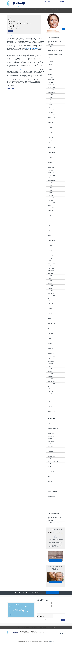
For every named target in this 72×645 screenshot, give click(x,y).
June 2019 (50, 278)
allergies (49, 423)
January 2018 (50, 321)
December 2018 (51, 293)
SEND (63, 620)
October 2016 (51, 358)
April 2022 (50, 192)
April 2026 (50, 74)
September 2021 (51, 210)
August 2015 (50, 391)
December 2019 (51, 263)
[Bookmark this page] (10, 88)
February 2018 (51, 318)
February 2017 (51, 348)
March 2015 (50, 401)
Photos (34, 9)
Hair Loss (50, 448)
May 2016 (50, 368)
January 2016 (50, 378)
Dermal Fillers (51, 431)
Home (9, 16)
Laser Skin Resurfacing (53, 461)
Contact (46, 9)
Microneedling (51, 471)
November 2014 (51, 411)
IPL (48, 453)
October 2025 (51, 89)
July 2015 (50, 393)
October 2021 (51, 207)
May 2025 (50, 102)
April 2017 (50, 343)
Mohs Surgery (51, 473)
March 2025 (50, 107)
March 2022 (50, 195)
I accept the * (51, 619)
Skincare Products (52, 499)
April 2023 (50, 162)
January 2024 (50, 142)
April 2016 (50, 371)
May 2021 (50, 220)
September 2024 (51, 122)
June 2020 (50, 248)
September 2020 (51, 240)
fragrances (50, 446)
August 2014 (50, 414)
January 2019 (50, 290)
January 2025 (50, 112)
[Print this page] (8, 88)
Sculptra (49, 486)
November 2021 (51, 205)
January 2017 (50, 351)
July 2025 (50, 97)
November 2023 (51, 147)
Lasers (49, 466)
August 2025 (50, 94)
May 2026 (50, 72)
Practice (40, 9)
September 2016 (51, 361)
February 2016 (51, 376)
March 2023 (50, 165)
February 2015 (51, 403)
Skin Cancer (50, 489)
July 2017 (50, 336)
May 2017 (50, 341)
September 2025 (51, 92)
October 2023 (51, 150)
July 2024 (50, 127)
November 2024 (51, 117)
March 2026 (50, 77)
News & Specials (48, 5)
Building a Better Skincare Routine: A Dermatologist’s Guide (56, 512)
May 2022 (50, 190)
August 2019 (50, 273)
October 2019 (51, 268)
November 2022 (51, 175)
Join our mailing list (41, 619)
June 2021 (50, 218)
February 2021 (51, 228)
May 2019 (50, 280)
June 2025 (50, 99)
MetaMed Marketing (51, 641)
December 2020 (51, 233)
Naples (49, 476)
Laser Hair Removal (52, 456)
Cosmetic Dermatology (53, 428)
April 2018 (50, 313)
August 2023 (50, 155)
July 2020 (50, 245)
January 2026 (50, 82)
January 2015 (50, 406)
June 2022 (50, 187)
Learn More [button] (55, 560)
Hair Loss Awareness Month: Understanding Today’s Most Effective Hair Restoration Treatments (54, 518)
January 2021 (50, 230)
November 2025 (51, 87)
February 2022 (51, 197)
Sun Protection (51, 501)
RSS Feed (51, 509)
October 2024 (51, 119)
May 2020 (50, 250)
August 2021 (50, 212)
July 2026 (50, 67)
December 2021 (51, 202)
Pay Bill (51, 9)
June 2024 (50, 130)
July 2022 (50, 185)
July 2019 (50, 275)
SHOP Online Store (41, 5)
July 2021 (50, 215)
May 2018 (50, 311)
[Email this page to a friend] (13, 88)
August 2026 (50, 64)
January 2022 (50, 200)
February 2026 (51, 79)
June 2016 (50, 366)
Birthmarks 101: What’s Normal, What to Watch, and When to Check (55, 56)
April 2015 (50, 398)
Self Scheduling (36, 12)
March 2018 (50, 316)
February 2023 (51, 167)
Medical (23, 9)
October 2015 (51, 386)
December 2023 (51, 145)
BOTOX (49, 426)
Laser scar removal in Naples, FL (32, 48)
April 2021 (50, 223)
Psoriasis (50, 481)
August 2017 (50, 333)
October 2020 (51, 238)
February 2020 (51, 258)
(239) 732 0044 (24, 635)
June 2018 (50, 308)
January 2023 (50, 170)
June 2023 (50, 160)
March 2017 (50, 346)
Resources (57, 9)
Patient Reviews (55, 5)
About (36, 5)
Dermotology (51, 438)
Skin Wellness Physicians (18, 35)
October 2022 (51, 177)
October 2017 (51, 328)
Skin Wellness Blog (62, 5)
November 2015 (51, 383)
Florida (49, 443)
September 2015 (51, 388)
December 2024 (51, 114)
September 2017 (51, 331)
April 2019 (50, 283)
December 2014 (51, 409)
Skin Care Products (25, 627)
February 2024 (51, 140)
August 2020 (50, 243)
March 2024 (50, 137)
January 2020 (50, 260)
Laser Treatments (52, 463)
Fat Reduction (51, 441)
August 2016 (50, 363)
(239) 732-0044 (49, 1)
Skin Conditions (51, 496)
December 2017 (51, 323)
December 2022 (51, 172)
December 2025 (51, 84)
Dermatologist (51, 436)
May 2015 (50, 396)
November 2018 (51, 295)
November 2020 (51, 235)
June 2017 (50, 338)
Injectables (50, 451)
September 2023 (51, 152)
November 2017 (51, 326)
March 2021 (50, 225)
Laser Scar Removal (52, 458)
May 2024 (50, 132)
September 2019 (51, 270)
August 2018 (50, 303)
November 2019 (51, 265)
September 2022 (51, 180)
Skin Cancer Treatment (53, 491)
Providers (17, 9)
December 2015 (51, 381)
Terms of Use (53, 619)
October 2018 (51, 298)
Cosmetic (29, 9)
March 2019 (50, 285)
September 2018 (51, 300)
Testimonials (51, 504)
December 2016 (51, 353)
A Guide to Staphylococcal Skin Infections (55, 523)
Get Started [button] (52, 592)
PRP (48, 478)
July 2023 (50, 157)
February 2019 (51, 288)
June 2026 (50, 69)
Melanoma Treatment (53, 468)
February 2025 (51, 109)
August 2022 (50, 182)
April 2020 (50, 253)
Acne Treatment (51, 421)
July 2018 (50, 305)
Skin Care (50, 494)
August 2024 (50, 125)
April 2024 (50, 135)
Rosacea (49, 484)
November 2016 (51, 356)
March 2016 (50, 373)
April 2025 (50, 104)
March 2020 (50, 255)
